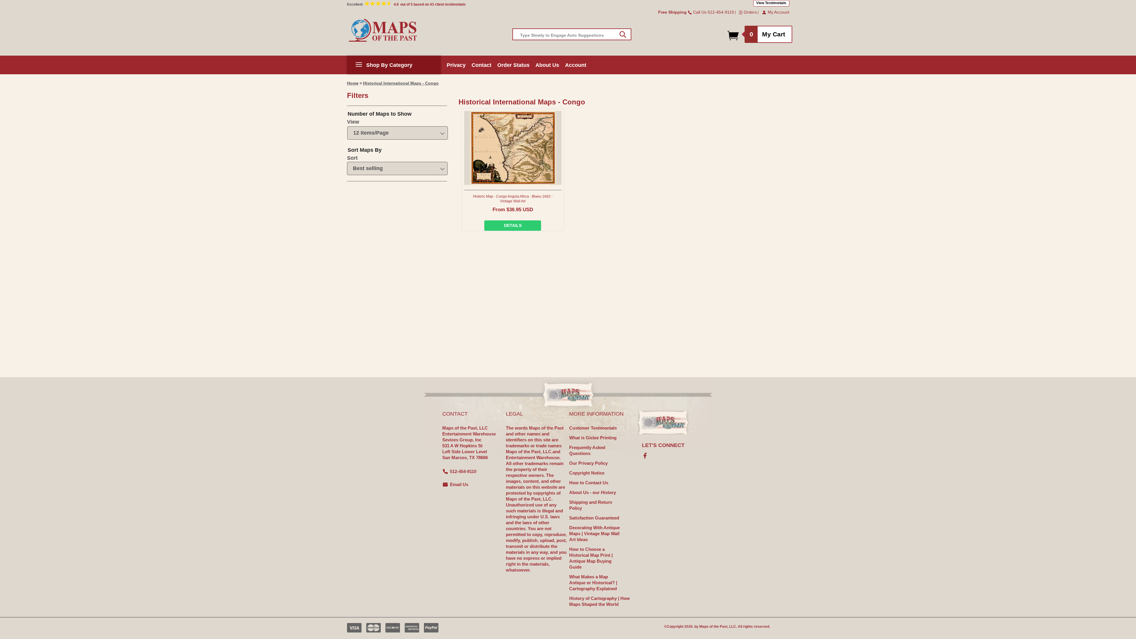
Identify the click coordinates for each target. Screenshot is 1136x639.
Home (353, 83)
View (353, 122)
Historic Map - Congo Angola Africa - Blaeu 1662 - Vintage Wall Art (513, 198)
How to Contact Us (588, 482)
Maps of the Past (713, 627)
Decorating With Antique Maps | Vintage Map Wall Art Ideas (594, 533)
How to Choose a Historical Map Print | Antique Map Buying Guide (591, 558)
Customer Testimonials (593, 427)
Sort (352, 158)
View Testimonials (771, 3)
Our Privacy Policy (588, 463)
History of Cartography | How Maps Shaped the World (599, 601)
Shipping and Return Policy (590, 505)
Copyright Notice (586, 472)
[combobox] (571, 34)
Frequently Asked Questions (587, 450)
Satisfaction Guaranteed (594, 517)
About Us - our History (592, 492)
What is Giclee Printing (593, 437)
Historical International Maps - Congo (401, 83)
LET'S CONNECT (663, 445)
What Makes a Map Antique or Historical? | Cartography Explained (593, 582)
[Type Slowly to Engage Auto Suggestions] (622, 34)
